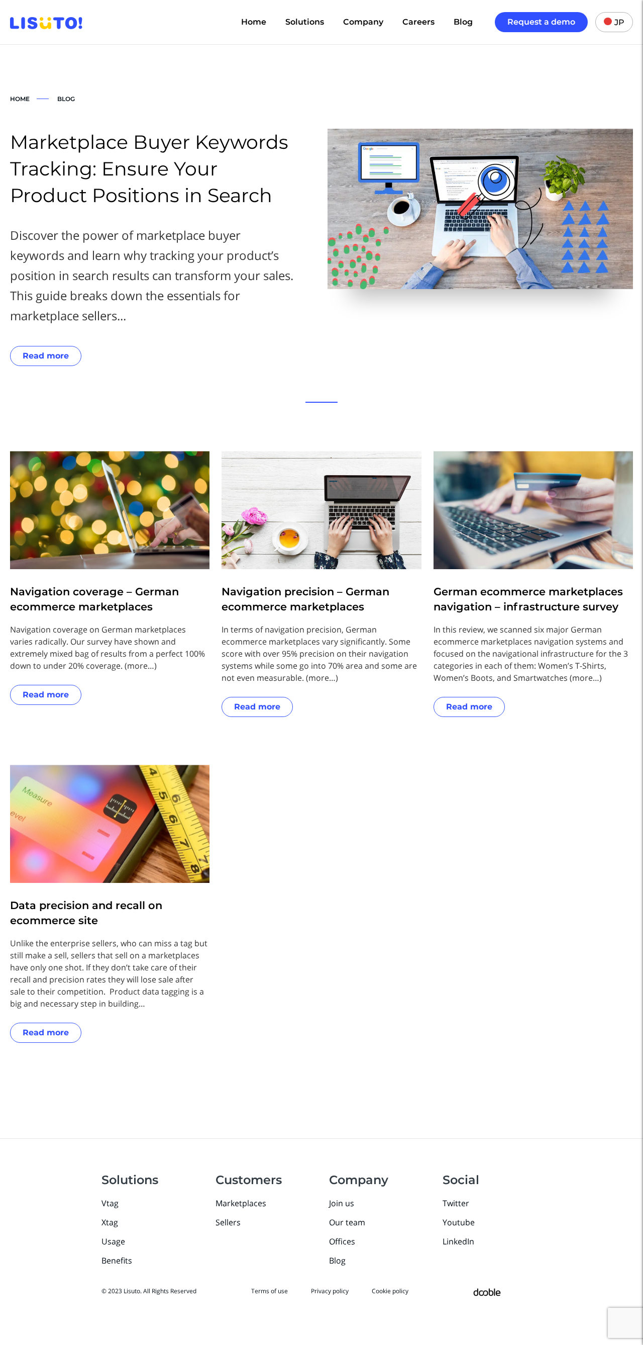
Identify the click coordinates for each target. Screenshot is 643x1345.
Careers (418, 22)
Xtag (109, 1222)
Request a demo (541, 22)
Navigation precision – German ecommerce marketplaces (305, 599)
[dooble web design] (487, 1291)
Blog (463, 22)
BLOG (66, 99)
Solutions (304, 22)
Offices (342, 1241)
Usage (113, 1241)
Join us (341, 1203)
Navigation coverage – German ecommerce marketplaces (94, 599)
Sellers (228, 1222)
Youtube (459, 1222)
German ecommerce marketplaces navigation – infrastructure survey (528, 599)
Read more (46, 356)
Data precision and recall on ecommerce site (86, 913)
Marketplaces (241, 1203)
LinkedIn (458, 1241)
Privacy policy (330, 1291)
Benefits (116, 1260)
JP (619, 22)
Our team (347, 1222)
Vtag (110, 1203)
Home (253, 22)
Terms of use (269, 1291)
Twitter (456, 1203)
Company (363, 22)
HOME (20, 99)
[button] (321, 402)
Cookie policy (390, 1291)
